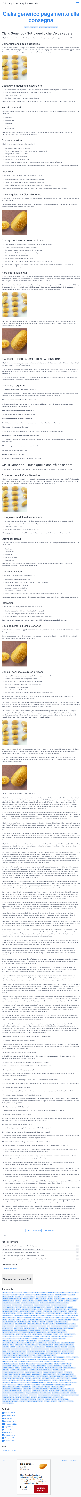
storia (17, 1368)
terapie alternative (8, 1313)
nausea (54, 1380)
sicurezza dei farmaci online (46, 1355)
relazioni (12, 1319)
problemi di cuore (8, 1334)
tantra (64, 1336)
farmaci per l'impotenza (37, 1326)
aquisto (5, 1395)
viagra (50, 1296)
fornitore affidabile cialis (16, 1351)
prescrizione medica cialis (36, 1351)
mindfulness (26, 1374)
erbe (61, 1334)
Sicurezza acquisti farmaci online (31, 1401)
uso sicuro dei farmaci (28, 1399)
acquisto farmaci (24, 1338)
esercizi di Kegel (37, 1386)
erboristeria (34, 1315)
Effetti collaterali (52, 1347)
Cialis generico (38, 1317)
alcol (18, 1309)
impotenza (71, 1294)
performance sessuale (35, 1319)
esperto (73, 1393)
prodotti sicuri (45, 1393)
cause (63, 1363)
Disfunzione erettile (47, 1303)
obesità (47, 1386)
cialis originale (29, 1296)
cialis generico (61, 1292)
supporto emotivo (21, 1326)
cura (75, 1313)
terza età (40, 1399)
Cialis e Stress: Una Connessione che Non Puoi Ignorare (20, 1246)
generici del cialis (49, 1374)
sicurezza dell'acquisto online (12, 1378)
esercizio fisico (7, 1315)
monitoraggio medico (25, 1361)
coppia (52, 1324)
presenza (5, 1370)
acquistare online (32, 1393)
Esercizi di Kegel (31, 1340)
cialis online (68, 1313)
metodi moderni (38, 1368)
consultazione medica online (44, 1294)
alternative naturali (63, 1324)
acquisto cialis (7, 1330)
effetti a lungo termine (45, 1363)
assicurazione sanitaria (65, 1374)
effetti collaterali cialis (35, 1353)
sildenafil (28, 1294)
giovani (56, 1363)
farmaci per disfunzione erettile (13, 1393)
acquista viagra (7, 1303)
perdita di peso (28, 1313)
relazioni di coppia (30, 1328)
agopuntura (26, 1386)
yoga (4, 1384)
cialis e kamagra (7, 1296)
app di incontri (7, 1328)
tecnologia (19, 1345)
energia (74, 1378)
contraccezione (8, 1368)
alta (11, 1361)
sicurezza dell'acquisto (10, 1399)
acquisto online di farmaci (47, 1340)
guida (50, 1357)
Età (48, 1326)
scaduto (75, 1357)
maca (28, 1382)
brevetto (17, 1376)
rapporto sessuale (48, 1378)
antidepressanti (54, 1359)
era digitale (73, 1326)
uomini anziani (31, 1359)
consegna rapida (70, 1301)
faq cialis (45, 1330)
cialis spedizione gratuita (36, 1307)
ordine (12, 1347)
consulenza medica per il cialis (13, 1372)
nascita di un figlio (24, 1322)
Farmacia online (41, 1342)
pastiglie (12, 1380)
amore (61, 1301)
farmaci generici (40, 1292)
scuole (64, 1359)
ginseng (22, 1382)
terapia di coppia (20, 1307)
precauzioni (39, 1361)
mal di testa (21, 1380)
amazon (11, 1336)
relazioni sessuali (31, 1345)
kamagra (50, 1307)
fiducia (19, 1317)
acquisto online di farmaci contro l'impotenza (18, 1342)
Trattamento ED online (10, 1401)
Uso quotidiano (39, 1347)
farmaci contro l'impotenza (64, 1345)
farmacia (51, 1292)
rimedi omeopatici (8, 1397)
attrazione (27, 1389)
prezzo (17, 1303)
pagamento (34, 27)
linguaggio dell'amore (9, 1363)
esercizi (34, 1397)
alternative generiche (39, 1391)
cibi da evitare (43, 1328)
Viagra (26, 1292)
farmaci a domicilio (44, 1397)
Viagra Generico (69, 1334)
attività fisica (72, 1309)
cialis (26, 27)
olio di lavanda (52, 1382)
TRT (17, 1336)
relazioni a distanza (9, 1322)
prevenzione (6, 1305)
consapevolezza (69, 1368)
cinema (36, 1336)
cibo (29, 1334)
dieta (73, 1324)
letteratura (6, 1365)
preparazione (55, 1336)
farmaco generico (67, 1353)
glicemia (5, 1361)
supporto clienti (41, 1301)
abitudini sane (7, 1376)
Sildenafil (57, 1296)
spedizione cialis (67, 1351)
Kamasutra (33, 1395)
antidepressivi (42, 1359)
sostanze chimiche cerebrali (12, 1389)
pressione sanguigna (68, 1391)
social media (18, 1328)
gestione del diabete (54, 1365)
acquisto (5, 1347)
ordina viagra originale (10, 1311)
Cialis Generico (58, 1397)
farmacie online (60, 1294)
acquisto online (73, 1292)
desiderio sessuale (49, 1372)
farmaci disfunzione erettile (56, 1315)
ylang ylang (63, 1382)
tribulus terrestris (39, 1382)
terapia (45, 1324)
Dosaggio (29, 1347)
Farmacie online (51, 1399)
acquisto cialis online (27, 1311)
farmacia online (59, 1299)
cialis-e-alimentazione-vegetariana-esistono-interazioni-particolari (24, 1259)
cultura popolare (26, 1336)
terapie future (19, 1359)
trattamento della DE (38, 1365)
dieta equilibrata (51, 1319)
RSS (14, 1450)
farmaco (64, 1347)
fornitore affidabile (58, 1338)
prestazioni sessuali (34, 1324)
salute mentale (20, 1324)
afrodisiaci (68, 1372)
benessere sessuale (60, 1311)
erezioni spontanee (67, 1342)
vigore (55, 1334)
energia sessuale (59, 1361)
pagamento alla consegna (48, 27)
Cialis (20, 1292)
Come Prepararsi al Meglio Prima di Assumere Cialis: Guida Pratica (23, 1255)
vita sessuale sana (28, 1376)
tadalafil (5, 1294)
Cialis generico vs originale (57, 1332)
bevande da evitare (56, 1328)
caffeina (27, 1384)
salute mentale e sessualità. (12, 1391)
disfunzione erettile (9, 1292)
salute (65, 1326)
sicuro (60, 1372)
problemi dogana (34, 1330)
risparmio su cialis (21, 1330)
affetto (22, 1363)
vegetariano (47, 1334)
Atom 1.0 (7, 1450)
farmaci (18, 1301)
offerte (42, 1315)
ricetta (42, 1322)
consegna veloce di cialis (19, 1370)
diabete (39, 1311)
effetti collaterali (62, 1303)
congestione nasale (44, 1380)
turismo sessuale (42, 1376)
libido (18, 1319)
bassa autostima (47, 1384)
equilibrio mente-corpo (63, 1384)
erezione (28, 1378)
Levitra (50, 1299)
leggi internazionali (56, 1376)
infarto (70, 1359)
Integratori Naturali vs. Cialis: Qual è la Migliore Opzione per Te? (23, 1249)
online (4, 1319)
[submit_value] (33, 1477)
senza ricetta (49, 1317)
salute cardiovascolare (60, 1393)
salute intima (37, 1334)
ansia (4, 1326)
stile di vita (53, 1301)
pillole (4, 1380)
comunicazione (41, 1296)
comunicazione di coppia (33, 1372)
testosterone (73, 1315)
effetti (4, 1359)
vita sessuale (16, 1305)
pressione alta (56, 1326)
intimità (40, 1309)
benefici (75, 1319)
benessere (61, 1401)
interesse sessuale (63, 1378)
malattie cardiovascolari (40, 1349)
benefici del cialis (59, 1370)
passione (35, 1322)
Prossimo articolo (48, 1230)
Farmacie (5, 1345)
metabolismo (55, 1395)
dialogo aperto (56, 1349)
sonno (70, 1307)
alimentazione (28, 1305)
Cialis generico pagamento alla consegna (41, 17)
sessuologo (12, 1384)
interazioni (67, 1365)
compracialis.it (69, 1328)
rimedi (69, 1363)
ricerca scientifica (64, 1319)
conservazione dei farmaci (11, 1374)
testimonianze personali (70, 1395)
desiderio (50, 1322)
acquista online (7, 1403)
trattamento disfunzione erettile (13, 1353)
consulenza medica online (11, 1386)
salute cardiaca (58, 1357)
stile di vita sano (8, 1301)
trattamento (39, 1313)
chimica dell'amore (57, 1386)
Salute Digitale (63, 1399)
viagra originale (40, 1299)
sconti (4, 1336)
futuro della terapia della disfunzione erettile (18, 1355)
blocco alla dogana (9, 1338)
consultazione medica (58, 1305)
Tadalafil (14, 1294)
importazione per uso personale (13, 1340)
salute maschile (8, 1324)
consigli (47, 1309)
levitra (21, 1294)
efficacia (70, 1401)
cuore (68, 1357)
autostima (27, 1317)
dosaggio (66, 1349)
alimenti (71, 1347)
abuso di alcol (21, 1334)
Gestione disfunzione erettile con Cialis (32, 1332)
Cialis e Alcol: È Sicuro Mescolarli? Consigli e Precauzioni (20, 1252)
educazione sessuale (68, 1317)
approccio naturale (21, 1315)
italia (70, 1336)
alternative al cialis (53, 1353)
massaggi (73, 1382)
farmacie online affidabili (30, 1303)
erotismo (16, 1365)
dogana (46, 1401)
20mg (4, 1351)
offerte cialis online (53, 1351)
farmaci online (54, 1391)
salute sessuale (72, 1299)
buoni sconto (36, 1374)
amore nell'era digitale (40, 1389)
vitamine (54, 1401)
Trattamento (14, 1395)
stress (19, 1313)
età (16, 1361)
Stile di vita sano (53, 1342)
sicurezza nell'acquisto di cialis (40, 1370)
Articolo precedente (34, 1230)
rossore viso (31, 1380)
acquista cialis (28, 1299)
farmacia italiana (28, 1301)
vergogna (14, 1382)
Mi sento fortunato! (10, 1268)
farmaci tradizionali (23, 1397)
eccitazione (36, 1378)
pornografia (25, 1365)
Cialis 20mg (20, 1347)
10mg (72, 1349)
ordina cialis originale (42, 1305)
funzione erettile (60, 1307)
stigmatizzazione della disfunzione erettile (17, 1357)
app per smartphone (46, 1345)
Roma (12, 1345)
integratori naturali (59, 1309)
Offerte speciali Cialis (9, 1332)
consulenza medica (9, 1317)
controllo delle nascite (53, 1368)
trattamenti (47, 1311)
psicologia (27, 1391)
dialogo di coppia (65, 1380)
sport (24, 1319)
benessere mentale (61, 1322)
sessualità (18, 1296)
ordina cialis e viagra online (11, 1299)
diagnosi (11, 1326)
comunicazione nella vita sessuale (62, 1389)
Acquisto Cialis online (57, 1330)
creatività (48, 1361)
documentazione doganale (41, 1338)
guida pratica (45, 1336)
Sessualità (23, 1395)
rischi (11, 1359)
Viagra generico (44, 1395)
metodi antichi (26, 1368)
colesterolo (30, 1363)
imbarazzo (5, 1382)
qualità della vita (40, 1357)
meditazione (73, 1311)
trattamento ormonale (54, 1313)
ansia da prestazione (29, 1309)
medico (20, 1384)
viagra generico (7, 1307)
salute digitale (70, 1376)
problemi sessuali (8, 1309)
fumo (57, 1317)
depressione (36, 1384)
